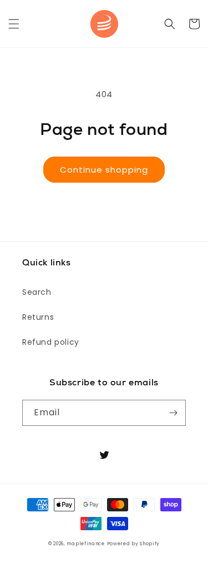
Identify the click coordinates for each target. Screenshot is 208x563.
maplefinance (85, 543)
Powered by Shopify (133, 543)
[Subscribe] (173, 413)
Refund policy (50, 342)
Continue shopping (104, 169)
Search (37, 292)
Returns (38, 317)
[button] (14, 24)
